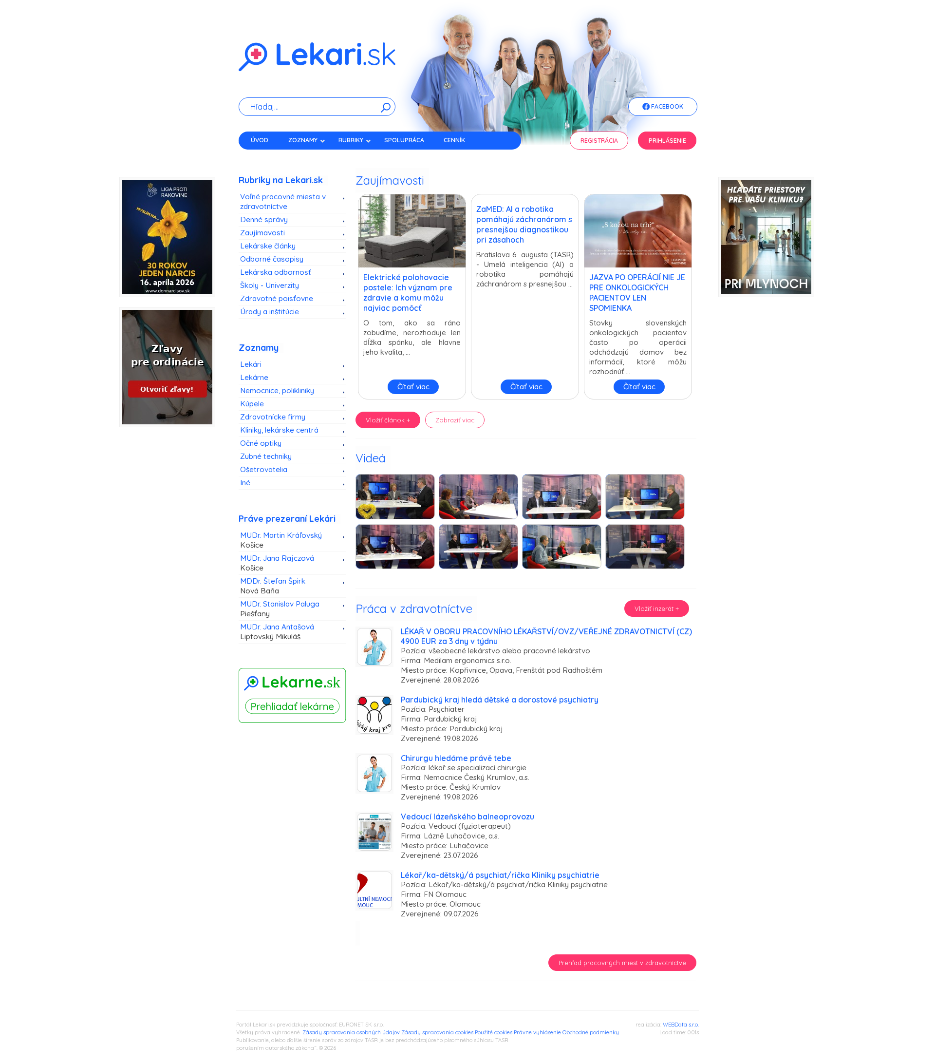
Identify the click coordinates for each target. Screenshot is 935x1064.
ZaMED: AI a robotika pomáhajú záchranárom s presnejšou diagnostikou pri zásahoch (524, 224)
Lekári (251, 364)
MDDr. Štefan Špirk (272, 585)
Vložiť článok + (388, 420)
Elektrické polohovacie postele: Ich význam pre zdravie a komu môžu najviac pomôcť (407, 292)
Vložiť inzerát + (657, 608)
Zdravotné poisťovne (276, 298)
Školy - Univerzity (269, 285)
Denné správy (264, 219)
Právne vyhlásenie (537, 1032)
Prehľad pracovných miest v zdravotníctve (622, 963)
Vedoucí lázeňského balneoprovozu (467, 816)
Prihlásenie (667, 140)
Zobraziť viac (454, 420)
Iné (245, 482)
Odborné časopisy (271, 259)
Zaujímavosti (262, 232)
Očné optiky (260, 443)
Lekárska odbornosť (275, 272)
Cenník (454, 140)
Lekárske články (268, 245)
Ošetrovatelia (263, 469)
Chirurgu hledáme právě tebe (456, 758)
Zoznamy (303, 140)
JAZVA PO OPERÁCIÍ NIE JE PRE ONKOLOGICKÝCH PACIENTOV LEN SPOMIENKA (637, 292)
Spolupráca (404, 140)
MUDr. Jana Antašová (277, 631)
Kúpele (252, 403)
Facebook (666, 106)
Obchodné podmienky (590, 1032)
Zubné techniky (266, 456)
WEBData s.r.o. (681, 1024)
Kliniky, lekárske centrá (279, 430)
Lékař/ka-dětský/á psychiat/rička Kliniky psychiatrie (500, 875)
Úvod (259, 140)
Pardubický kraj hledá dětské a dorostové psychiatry (499, 699)
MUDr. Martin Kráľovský (281, 540)
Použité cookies (493, 1032)
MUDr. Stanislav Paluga (279, 608)
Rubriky (350, 140)
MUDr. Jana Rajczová (277, 562)
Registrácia (599, 140)
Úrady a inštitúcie (269, 311)
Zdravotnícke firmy (272, 416)
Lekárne (254, 377)
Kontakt (264, 157)
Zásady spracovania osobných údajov (351, 1032)
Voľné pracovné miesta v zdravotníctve (283, 201)
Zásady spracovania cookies (437, 1032)
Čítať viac (413, 386)
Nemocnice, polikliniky (277, 390)
